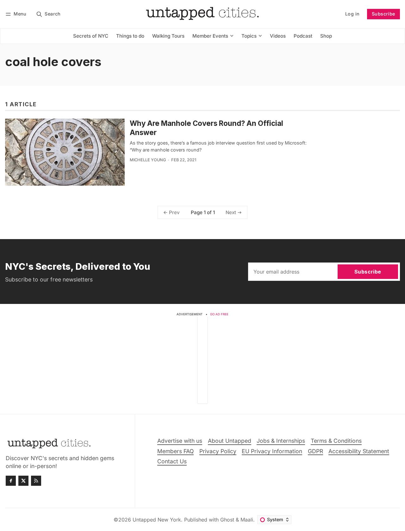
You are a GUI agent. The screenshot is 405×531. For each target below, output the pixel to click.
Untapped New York (157, 519)
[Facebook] (11, 481)
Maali (246, 519)
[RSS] (36, 481)
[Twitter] (23, 481)
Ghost (227, 519)
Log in (352, 13)
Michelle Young (148, 159)
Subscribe (383, 13)
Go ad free (219, 314)
